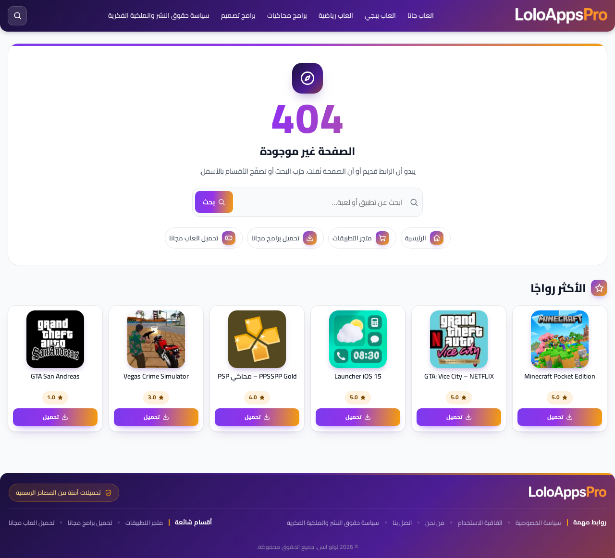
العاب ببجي (380, 15)
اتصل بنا (402, 522)
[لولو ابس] (561, 16)
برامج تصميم (238, 15)
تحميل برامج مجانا (90, 522)
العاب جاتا (420, 15)
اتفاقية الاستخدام (480, 522)
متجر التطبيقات (144, 522)
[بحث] (17, 15)
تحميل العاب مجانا (31, 522)
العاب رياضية (336, 15)
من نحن (434, 522)
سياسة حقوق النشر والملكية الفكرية (158, 15)
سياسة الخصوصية (538, 522)
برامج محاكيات (287, 15)
